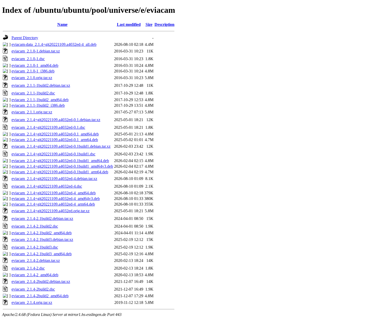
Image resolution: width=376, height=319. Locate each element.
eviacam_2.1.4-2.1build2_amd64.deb (42, 233)
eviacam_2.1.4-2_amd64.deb (35, 275)
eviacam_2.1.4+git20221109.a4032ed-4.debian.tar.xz (54, 178)
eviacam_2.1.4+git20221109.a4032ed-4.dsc (47, 186)
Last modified (129, 24)
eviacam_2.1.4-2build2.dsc (33, 289)
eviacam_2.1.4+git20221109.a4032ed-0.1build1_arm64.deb (60, 172)
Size (149, 24)
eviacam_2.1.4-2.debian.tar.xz (36, 260)
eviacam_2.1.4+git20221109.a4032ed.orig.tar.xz (51, 211)
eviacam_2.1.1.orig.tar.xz (32, 112)
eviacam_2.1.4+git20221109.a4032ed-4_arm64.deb (53, 204)
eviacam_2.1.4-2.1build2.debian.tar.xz (42, 218)
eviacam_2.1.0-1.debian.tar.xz (36, 51)
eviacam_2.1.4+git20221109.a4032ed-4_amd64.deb (54, 193)
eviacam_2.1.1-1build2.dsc (33, 93)
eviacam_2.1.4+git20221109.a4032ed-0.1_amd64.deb (55, 134)
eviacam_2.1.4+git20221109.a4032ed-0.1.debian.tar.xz (56, 120)
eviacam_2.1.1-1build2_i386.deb (38, 105)
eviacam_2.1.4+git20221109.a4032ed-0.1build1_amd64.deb (60, 160)
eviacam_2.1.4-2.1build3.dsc (35, 247)
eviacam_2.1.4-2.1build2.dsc (35, 226)
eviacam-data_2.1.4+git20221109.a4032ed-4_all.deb (54, 44)
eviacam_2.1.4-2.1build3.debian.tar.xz (42, 239)
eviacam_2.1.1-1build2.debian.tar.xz (41, 85)
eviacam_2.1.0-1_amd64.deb (35, 65)
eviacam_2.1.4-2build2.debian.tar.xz (41, 281)
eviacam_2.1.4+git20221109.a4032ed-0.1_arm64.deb (55, 139)
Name (62, 24)
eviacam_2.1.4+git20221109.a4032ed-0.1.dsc (48, 127)
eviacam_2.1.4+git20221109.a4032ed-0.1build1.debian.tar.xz (61, 146)
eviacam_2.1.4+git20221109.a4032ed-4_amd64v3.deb (56, 198)
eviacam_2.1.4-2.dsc (28, 268)
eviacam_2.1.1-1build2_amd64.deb (40, 100)
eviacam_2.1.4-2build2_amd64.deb (40, 296)
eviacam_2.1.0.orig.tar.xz (32, 78)
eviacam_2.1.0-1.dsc (28, 59)
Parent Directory (25, 38)
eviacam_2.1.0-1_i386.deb (33, 71)
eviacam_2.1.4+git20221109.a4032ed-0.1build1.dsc (53, 154)
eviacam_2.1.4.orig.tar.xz (32, 302)
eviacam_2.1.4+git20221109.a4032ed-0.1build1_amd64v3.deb (62, 166)
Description (164, 24)
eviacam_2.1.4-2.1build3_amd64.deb (42, 254)
